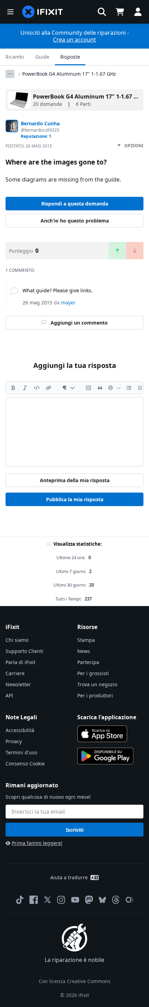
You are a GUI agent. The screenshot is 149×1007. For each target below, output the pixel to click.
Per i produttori (95, 695)
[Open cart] (120, 12)
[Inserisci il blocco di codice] (88, 388)
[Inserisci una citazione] (100, 388)
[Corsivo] (24, 388)
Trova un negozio (97, 684)
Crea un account (74, 39)
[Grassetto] (13, 388)
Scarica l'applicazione (106, 717)
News (83, 651)
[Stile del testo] (68, 388)
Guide (42, 56)
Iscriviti (75, 829)
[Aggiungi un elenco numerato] (140, 388)
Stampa (86, 640)
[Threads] (116, 900)
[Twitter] (47, 900)
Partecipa (88, 662)
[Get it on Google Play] (105, 756)
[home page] (42, 12)
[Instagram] (61, 900)
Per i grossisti (93, 673)
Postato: (29, 146)
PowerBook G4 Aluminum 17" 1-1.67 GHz (69, 73)
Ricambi (15, 56)
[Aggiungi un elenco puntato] (128, 388)
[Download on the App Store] (102, 733)
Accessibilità (20, 730)
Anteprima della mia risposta (74, 480)
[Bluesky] (102, 900)
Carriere (15, 673)
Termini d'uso (21, 752)
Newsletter (18, 684)
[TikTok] (20, 900)
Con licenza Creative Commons (75, 981)
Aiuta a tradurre (69, 877)
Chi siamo (17, 640)
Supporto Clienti (24, 651)
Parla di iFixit (20, 662)
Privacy (14, 741)
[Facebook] (33, 900)
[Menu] (10, 12)
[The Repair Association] (129, 900)
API (9, 695)
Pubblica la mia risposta (74, 499)
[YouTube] (75, 900)
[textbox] (74, 432)
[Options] (10, 74)
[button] (102, 12)
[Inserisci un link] (48, 388)
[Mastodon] (89, 900)
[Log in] (138, 12)
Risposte (70, 56)
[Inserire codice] (36, 388)
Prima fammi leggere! (37, 843)
